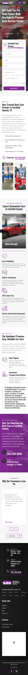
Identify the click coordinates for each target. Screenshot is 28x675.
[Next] (26, 231)
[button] (24, 2)
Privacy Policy (14, 667)
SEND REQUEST (14, 88)
